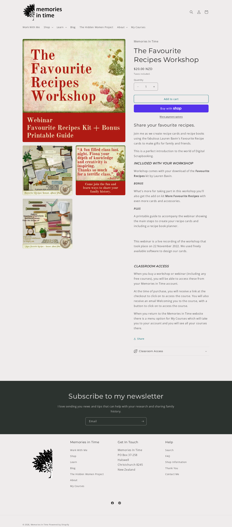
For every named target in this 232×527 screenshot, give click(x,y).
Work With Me (78, 450)
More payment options (171, 116)
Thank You (171, 468)
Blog (72, 468)
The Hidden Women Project (87, 474)
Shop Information (176, 462)
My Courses (77, 486)
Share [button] (140, 338)
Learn (73, 462)
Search (169, 450)
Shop (73, 456)
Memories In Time (39, 524)
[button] (48, 27)
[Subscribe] (142, 421)
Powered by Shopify (59, 524)
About (73, 480)
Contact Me (172, 474)
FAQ (167, 456)
